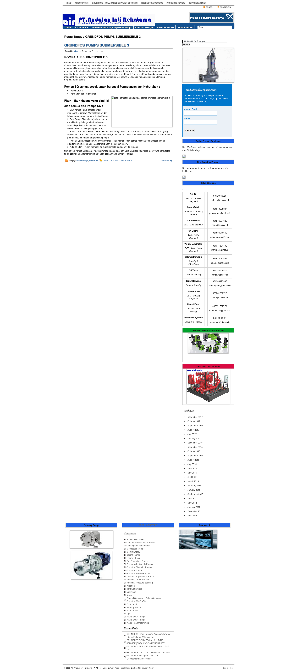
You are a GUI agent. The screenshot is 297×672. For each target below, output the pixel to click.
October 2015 (194, 451)
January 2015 (194, 489)
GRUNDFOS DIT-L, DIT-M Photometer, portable (148, 652)
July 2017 (192, 434)
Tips (128, 613)
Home (68, 3)
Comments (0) (166, 160)
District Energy (133, 551)
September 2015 (195, 455)
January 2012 (194, 506)
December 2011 (195, 511)
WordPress (114, 668)
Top (231, 668)
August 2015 (193, 459)
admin (76, 51)
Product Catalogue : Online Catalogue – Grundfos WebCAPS (145, 600)
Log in (225, 668)
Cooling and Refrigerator (138, 545)
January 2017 (194, 438)
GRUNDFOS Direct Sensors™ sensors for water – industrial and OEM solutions (148, 635)
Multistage (131, 591)
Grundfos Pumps (82, 160)
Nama (187, 118)
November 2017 (195, 416)
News (129, 594)
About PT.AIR (81, 3)
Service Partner (197, 3)
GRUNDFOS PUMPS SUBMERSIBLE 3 (96, 45)
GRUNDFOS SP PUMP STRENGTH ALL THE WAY (147, 648)
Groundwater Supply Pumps (139, 564)
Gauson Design (148, 668)
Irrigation (130, 585)
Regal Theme (125, 668)
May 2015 (192, 472)
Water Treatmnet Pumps (137, 622)
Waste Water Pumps (135, 616)
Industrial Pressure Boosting (139, 582)
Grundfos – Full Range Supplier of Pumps (115, 3)
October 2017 (194, 421)
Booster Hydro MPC (135, 539)
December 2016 (195, 442)
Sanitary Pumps (133, 607)
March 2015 (193, 481)
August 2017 (193, 429)
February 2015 (194, 485)
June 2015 (192, 468)
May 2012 (192, 502)
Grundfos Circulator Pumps (139, 567)
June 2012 (192, 498)
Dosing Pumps (133, 554)
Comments (225, 7)
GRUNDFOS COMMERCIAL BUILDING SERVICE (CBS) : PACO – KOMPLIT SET (145, 642)
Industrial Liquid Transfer (138, 579)
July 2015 (192, 464)
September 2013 (195, 494)
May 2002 (192, 515)
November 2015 (195, 446)
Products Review (176, 3)
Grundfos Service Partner (138, 573)
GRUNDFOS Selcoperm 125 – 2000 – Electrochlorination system (144, 657)
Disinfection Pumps (135, 548)
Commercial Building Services (140, 542)
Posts (209, 7)
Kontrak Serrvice (134, 588)
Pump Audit (131, 604)
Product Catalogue (152, 3)
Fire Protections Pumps (137, 560)
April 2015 (192, 476)
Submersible (93, 160)
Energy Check (133, 557)
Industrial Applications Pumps (140, 576)
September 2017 (195, 425)
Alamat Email (190, 109)
